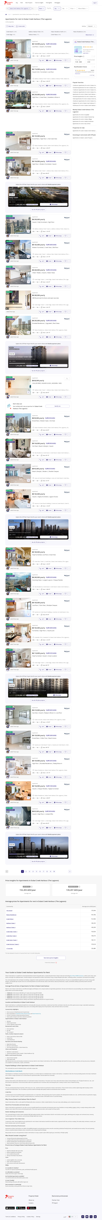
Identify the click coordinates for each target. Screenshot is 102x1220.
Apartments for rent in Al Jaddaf (81, 114)
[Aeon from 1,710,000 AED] (38, 848)
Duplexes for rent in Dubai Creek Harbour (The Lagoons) (87, 103)
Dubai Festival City (36, 1013)
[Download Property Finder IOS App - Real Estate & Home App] (10, 1208)
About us (31, 1200)
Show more (89, 35)
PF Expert (55, 1203)
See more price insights (51, 958)
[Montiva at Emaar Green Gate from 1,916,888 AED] (38, 357)
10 (54, 871)
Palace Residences (11, 915)
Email (49, 60)
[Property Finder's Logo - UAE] (8, 3)
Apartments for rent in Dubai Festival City (83, 117)
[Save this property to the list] (65, 60)
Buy (17, 2)
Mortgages (57, 2)
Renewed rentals (73, 886)
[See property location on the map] (28, 55)
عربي (64, 1217)
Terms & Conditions (10, 1216)
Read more (77, 73)
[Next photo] (29, 49)
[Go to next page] (69, 871)
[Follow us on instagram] (82, 1216)
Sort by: (84, 26)
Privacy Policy (21, 1216)
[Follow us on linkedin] (95, 1216)
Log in (95, 2)
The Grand (9, 910)
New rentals (26, 886)
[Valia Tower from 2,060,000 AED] (38, 197)
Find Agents (49, 2)
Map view (11, 26)
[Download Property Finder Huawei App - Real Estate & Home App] (31, 1208)
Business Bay (27, 1013)
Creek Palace (9, 919)
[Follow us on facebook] (87, 1216)
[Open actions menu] (69, 60)
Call (43, 60)
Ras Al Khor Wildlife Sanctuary (76, 975)
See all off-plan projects (38, 209)
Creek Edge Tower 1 (11, 931)
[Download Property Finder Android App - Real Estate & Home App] (21, 1208)
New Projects (28, 2)
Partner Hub (55, 1200)
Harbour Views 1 (10, 923)
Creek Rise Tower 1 (11, 936)
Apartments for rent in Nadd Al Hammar (83, 121)
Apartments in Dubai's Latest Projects (82, 138)
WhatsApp (59, 60)
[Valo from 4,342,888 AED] (38, 529)
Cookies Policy (30, 1216)
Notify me (57, 406)
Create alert (21, 26)
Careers (31, 1203)
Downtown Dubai (20, 1013)
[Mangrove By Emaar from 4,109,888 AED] (38, 688)
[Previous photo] (6, 49)
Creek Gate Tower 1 (11, 940)
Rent (21, 2)
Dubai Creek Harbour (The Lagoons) (19, 8)
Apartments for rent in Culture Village (82, 119)
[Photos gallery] (18, 48)
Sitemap (38, 1216)
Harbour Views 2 (10, 927)
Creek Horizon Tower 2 (12, 944)
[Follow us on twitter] (91, 1216)
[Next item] (94, 56)
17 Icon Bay (9, 948)
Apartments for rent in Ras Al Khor (82, 123)
